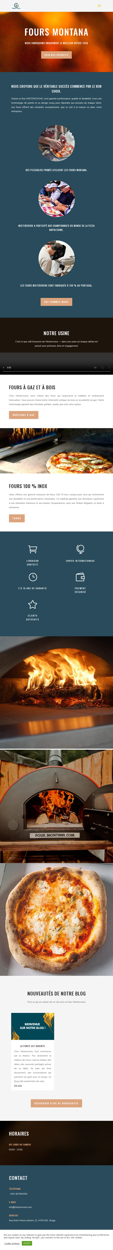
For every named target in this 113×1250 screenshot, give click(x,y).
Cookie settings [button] (12, 1243)
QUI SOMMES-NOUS (56, 301)
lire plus (18, 1085)
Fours (17, 518)
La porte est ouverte (32, 1046)
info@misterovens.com (20, 1207)
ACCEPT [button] (27, 1243)
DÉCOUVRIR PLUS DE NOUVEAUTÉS (56, 1103)
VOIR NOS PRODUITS (56, 54)
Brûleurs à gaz (24, 414)
